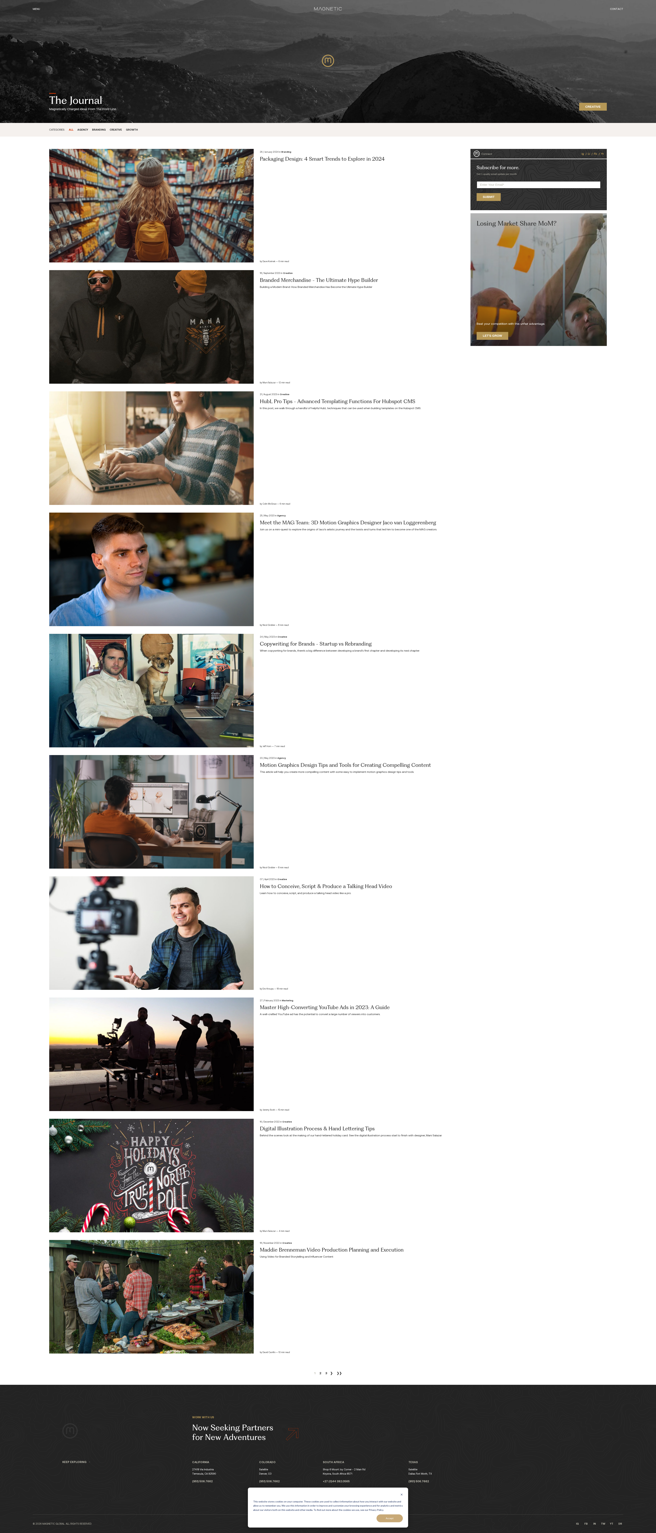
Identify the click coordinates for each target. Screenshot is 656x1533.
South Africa (333, 1462)
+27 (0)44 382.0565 (336, 1481)
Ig (583, 153)
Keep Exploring (74, 1462)
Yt (602, 153)
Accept (390, 1518)
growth (132, 129)
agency (82, 129)
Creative (288, 273)
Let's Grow (492, 335)
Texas (413, 1462)
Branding (286, 151)
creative (116, 129)
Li (589, 153)
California (200, 1462)
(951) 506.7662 (202, 1481)
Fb (595, 153)
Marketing (287, 1000)
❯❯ (339, 1373)
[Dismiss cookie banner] (401, 1495)
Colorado (267, 1462)
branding (99, 129)
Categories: (57, 129)
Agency (281, 515)
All (71, 129)
